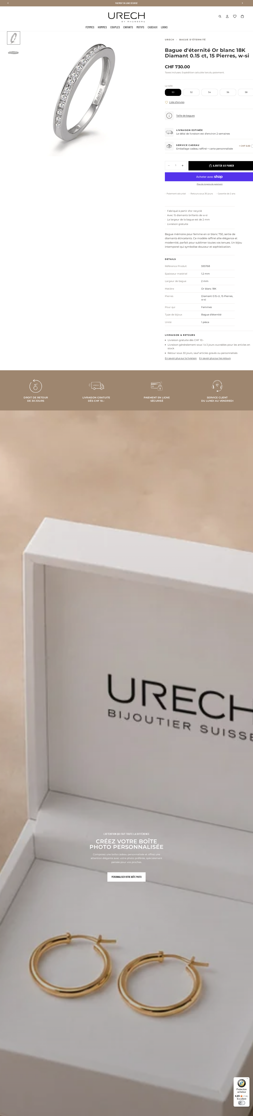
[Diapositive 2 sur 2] (13, 52)
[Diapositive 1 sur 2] (13, 38)
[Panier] (242, 16)
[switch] (241, 1103)
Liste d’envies (176, 102)
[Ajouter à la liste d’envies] (166, 102)
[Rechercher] (220, 16)
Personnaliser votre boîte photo (126, 876)
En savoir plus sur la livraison (181, 358)
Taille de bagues (185, 115)
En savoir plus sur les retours (215, 358)
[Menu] (247, 1079)
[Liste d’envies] (235, 16)
